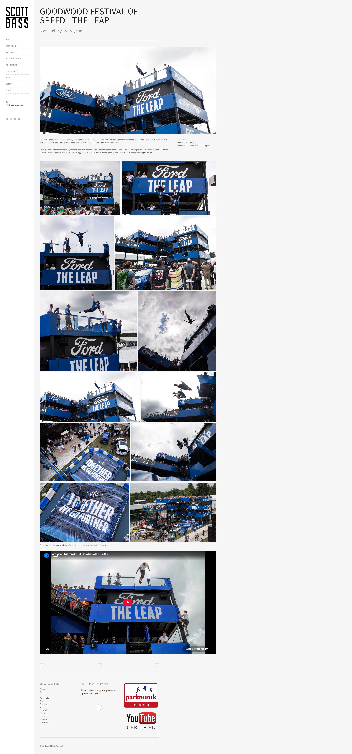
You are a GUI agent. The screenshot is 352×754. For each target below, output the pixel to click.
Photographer (13, 59)
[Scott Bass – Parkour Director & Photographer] (17, 17)
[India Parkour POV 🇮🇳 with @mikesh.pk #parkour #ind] (99, 707)
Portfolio (11, 46)
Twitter (11, 119)
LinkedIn (19, 119)
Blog (8, 78)
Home (8, 40)
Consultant (11, 71)
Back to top (158, 746)
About (9, 84)
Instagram (15, 119)
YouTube (7, 119)
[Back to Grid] (100, 665)
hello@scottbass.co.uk (15, 105)
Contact (10, 90)
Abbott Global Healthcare (157, 665)
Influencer (11, 65)
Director (10, 52)
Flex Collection (42, 665)
